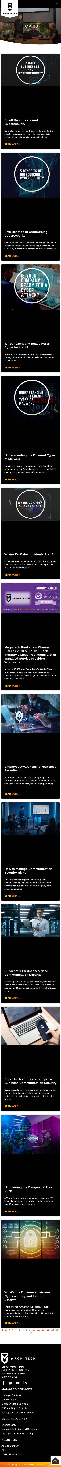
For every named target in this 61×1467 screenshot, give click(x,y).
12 (43, 1330)
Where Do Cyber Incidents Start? (29, 554)
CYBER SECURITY (14, 1418)
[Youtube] (18, 1383)
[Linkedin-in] (25, 1383)
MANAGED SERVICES (16, 1389)
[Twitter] (10, 1383)
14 (52, 1330)
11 (38, 1330)
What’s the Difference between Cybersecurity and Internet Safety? (27, 1296)
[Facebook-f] (3, 1383)
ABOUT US (9, 1439)
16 (31, 1333)
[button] (57, 3)
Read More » (12, 144)
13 (47, 1330)
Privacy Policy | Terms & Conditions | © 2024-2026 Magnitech (30, 1465)
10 (33, 1330)
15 (57, 1330)
